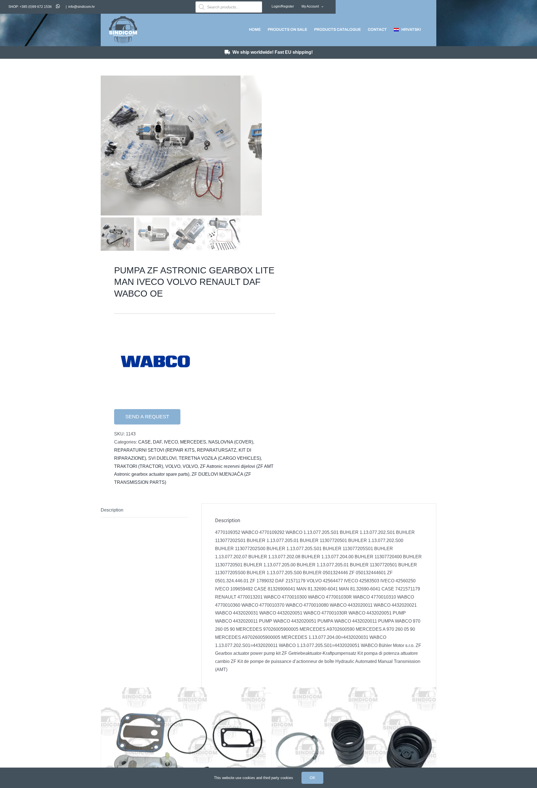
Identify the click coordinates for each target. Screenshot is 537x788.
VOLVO (172, 466)
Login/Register (283, 6)
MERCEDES (193, 442)
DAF (157, 442)
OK (312, 777)
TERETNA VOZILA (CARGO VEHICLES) (220, 458)
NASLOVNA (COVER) (230, 442)
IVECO (171, 442)
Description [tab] (112, 510)
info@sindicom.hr (81, 7)
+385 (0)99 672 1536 (36, 7)
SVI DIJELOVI (162, 458)
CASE (144, 442)
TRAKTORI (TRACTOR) (138, 466)
